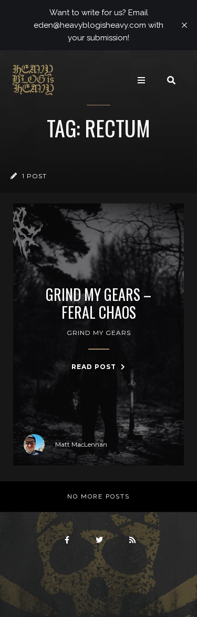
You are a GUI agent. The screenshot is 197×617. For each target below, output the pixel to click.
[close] (184, 25)
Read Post (94, 367)
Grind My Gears (99, 333)
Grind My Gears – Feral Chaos (98, 303)
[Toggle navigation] (141, 80)
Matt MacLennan (81, 444)
